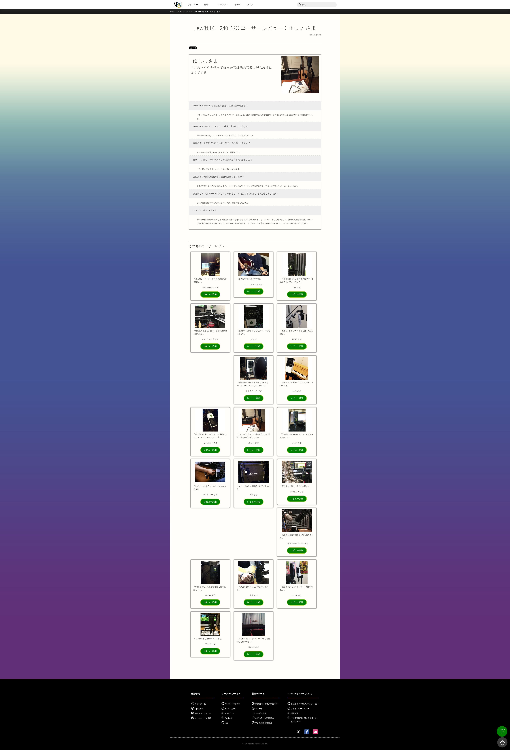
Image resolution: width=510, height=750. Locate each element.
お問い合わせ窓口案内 (264, 718)
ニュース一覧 (200, 704)
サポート (238, 5)
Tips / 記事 (199, 709)
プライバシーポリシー (300, 709)
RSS (226, 723)
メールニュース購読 (203, 718)
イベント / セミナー (203, 713)
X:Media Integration (232, 704)
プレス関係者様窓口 (263, 723)
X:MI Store (229, 713)
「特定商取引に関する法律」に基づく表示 (304, 720)
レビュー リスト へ (502, 732)
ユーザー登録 (260, 713)
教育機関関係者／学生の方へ (267, 704)
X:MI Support (230, 709)
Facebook (228, 718)
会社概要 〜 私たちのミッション (304, 704)
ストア (250, 5)
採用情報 (294, 713)
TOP (172, 12)
